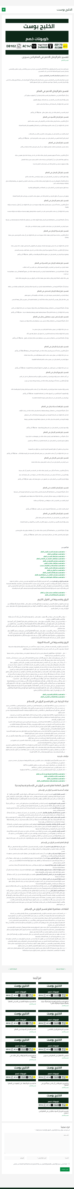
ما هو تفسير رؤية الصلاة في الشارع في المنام (53, 696)
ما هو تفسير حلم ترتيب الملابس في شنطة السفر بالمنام (50, 574)
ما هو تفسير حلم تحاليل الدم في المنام (55, 568)
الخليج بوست (64, 9)
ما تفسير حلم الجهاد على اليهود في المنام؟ (22, 1083)
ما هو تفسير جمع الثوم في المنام (56, 554)
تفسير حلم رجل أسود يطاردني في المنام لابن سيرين (53, 1112)
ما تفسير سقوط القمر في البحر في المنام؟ (22, 1001)
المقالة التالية (12, 969)
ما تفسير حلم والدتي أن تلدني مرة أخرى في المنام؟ (54, 1084)
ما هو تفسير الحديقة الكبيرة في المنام (55, 595)
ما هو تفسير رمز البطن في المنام (56, 570)
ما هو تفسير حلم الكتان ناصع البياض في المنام (53, 577)
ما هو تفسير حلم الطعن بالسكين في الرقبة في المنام (51, 558)
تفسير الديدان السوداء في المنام (25, 1029)
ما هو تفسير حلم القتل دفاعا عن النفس (54, 563)
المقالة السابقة (61, 969)
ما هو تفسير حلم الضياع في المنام (56, 778)
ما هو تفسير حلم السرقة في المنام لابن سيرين (52, 565)
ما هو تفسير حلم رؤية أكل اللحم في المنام (54, 572)
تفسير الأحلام (64, 60)
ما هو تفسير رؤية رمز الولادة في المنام (54, 776)
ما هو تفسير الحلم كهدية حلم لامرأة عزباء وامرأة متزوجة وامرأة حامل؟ (54, 1002)
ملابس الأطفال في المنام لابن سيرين (55, 1055)
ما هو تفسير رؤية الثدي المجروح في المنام (54, 694)
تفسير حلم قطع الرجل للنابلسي (57, 1029)
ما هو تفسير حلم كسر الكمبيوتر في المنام (54, 561)
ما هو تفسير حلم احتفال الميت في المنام (54, 556)
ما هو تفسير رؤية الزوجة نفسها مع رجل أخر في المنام (50, 774)
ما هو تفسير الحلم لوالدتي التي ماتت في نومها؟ (23, 1056)
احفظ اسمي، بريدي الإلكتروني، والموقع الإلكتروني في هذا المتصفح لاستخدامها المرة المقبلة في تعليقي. (40, 1164)
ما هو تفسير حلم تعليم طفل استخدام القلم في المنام (51, 781)
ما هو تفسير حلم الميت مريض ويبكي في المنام (52, 592)
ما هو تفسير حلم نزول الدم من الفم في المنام (53, 551)
